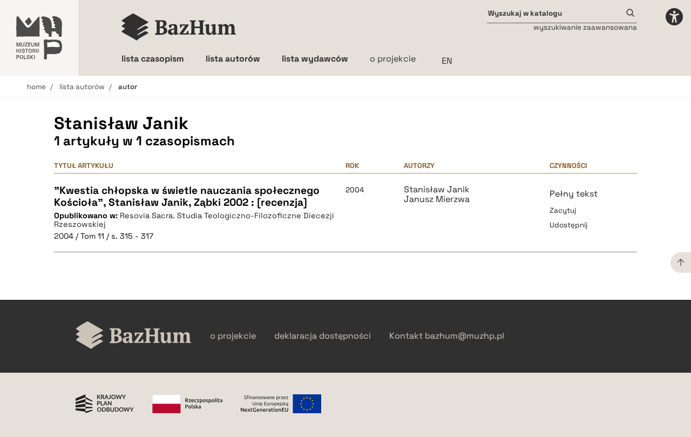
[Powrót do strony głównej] (134, 336)
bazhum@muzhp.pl (464, 336)
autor (127, 86)
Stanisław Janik (437, 189)
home (36, 86)
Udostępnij (568, 225)
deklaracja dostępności (322, 336)
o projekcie (393, 58)
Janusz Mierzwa (437, 199)
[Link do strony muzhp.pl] (39, 38)
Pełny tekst (574, 193)
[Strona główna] (178, 27)
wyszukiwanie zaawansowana (585, 27)
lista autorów (82, 86)
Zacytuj (563, 210)
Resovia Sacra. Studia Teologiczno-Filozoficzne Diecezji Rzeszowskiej (194, 220)
